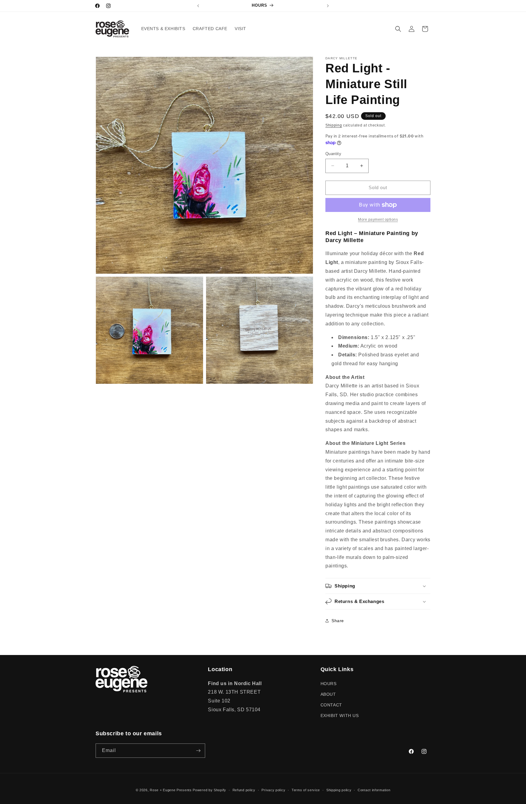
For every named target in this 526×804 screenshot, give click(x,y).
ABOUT (328, 694)
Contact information (374, 790)
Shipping (333, 125)
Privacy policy (273, 790)
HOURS (329, 683)
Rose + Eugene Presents (170, 790)
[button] (398, 29)
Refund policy (244, 790)
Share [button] (337, 620)
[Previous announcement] (198, 6)
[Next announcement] (328, 6)
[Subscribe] (198, 750)
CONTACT (331, 704)
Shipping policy (339, 790)
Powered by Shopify (209, 790)
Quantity (333, 153)
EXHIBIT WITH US (340, 715)
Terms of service (306, 790)
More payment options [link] (378, 219)
